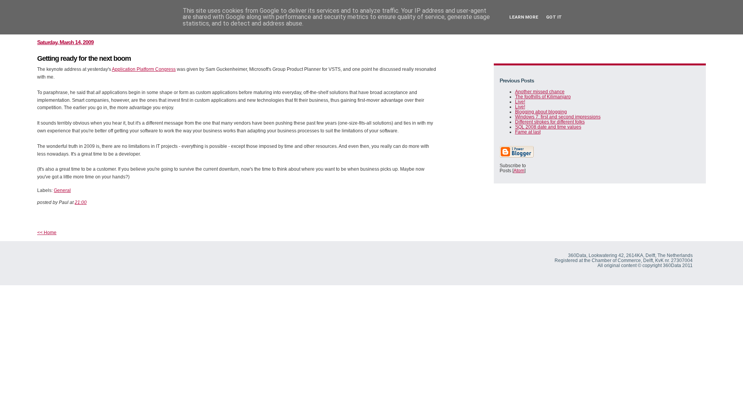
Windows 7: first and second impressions (558, 116)
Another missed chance (540, 91)
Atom (519, 170)
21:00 (81, 202)
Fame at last (528, 131)
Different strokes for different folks (550, 121)
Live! (520, 101)
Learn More (523, 17)
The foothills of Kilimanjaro (543, 96)
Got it (554, 17)
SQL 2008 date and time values (548, 126)
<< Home (46, 232)
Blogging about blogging (541, 111)
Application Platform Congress (144, 69)
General (62, 190)
